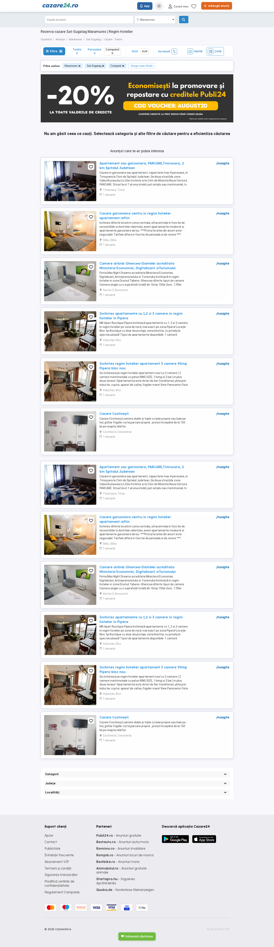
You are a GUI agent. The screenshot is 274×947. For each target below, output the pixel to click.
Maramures (71, 65)
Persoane (94, 51)
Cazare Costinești (114, 414)
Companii (116, 65)
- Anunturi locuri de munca (125, 855)
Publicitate (52, 848)
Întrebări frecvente (59, 855)
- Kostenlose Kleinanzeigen (125, 890)
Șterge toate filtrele (142, 65)
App (147, 6)
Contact (51, 842)
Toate (77, 51)
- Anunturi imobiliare (120, 848)
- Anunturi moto (118, 862)
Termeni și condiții (58, 868)
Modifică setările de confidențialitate (59, 883)
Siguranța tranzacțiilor (61, 875)
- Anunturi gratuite (118, 835)
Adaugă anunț (218, 6)
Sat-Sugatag (94, 65)
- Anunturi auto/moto (122, 842)
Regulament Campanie (62, 892)
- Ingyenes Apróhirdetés (115, 881)
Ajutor (49, 835)
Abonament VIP (57, 862)
